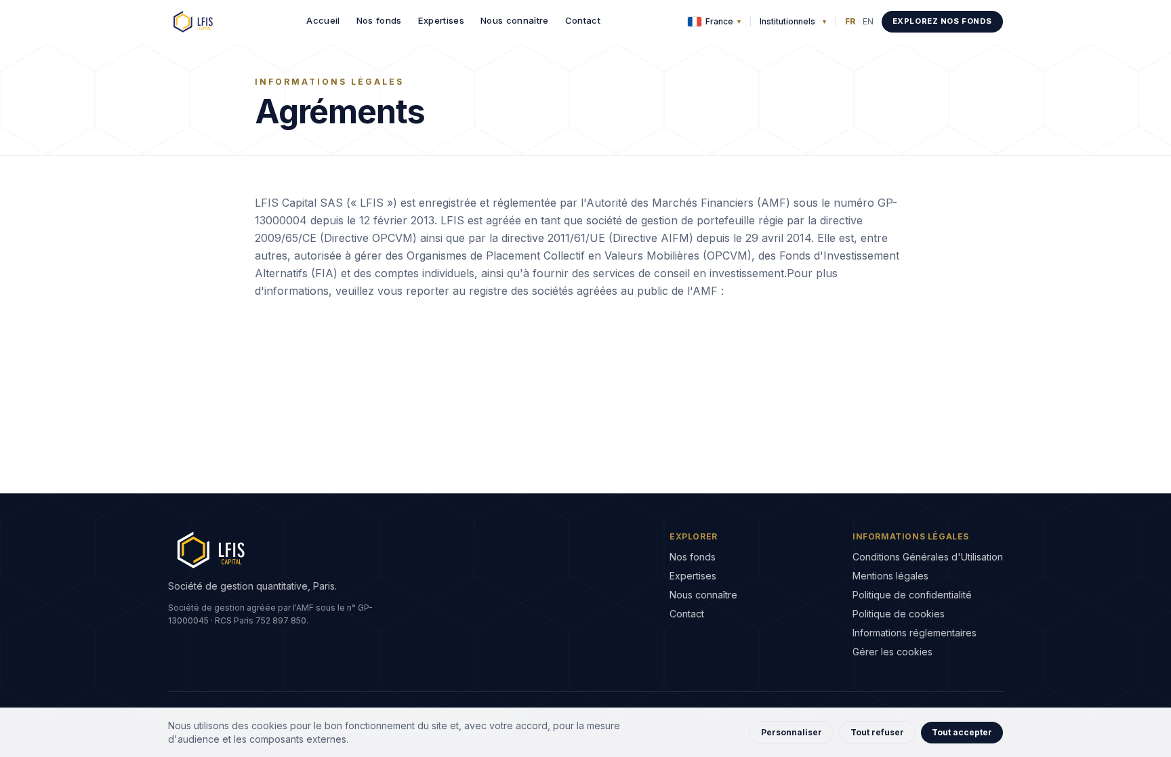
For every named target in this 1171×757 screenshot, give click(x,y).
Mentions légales (890, 575)
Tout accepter (962, 732)
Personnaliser (791, 732)
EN (868, 21)
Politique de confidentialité (912, 594)
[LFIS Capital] (194, 22)
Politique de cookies (898, 613)
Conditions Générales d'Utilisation (927, 556)
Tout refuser (877, 732)
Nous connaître (514, 20)
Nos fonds (379, 20)
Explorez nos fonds (942, 21)
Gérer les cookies (892, 651)
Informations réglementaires (914, 632)
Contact (582, 20)
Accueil (323, 20)
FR (850, 21)
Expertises (441, 20)
